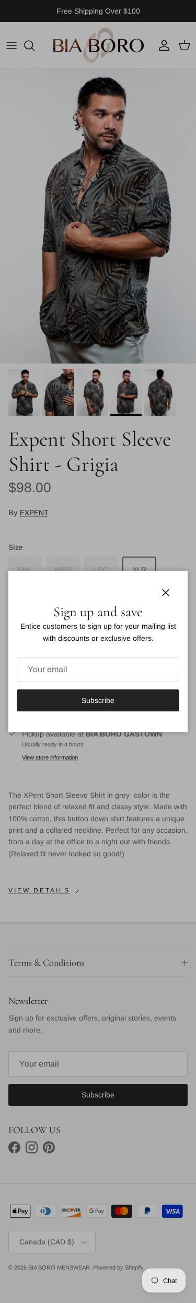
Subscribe (98, 700)
